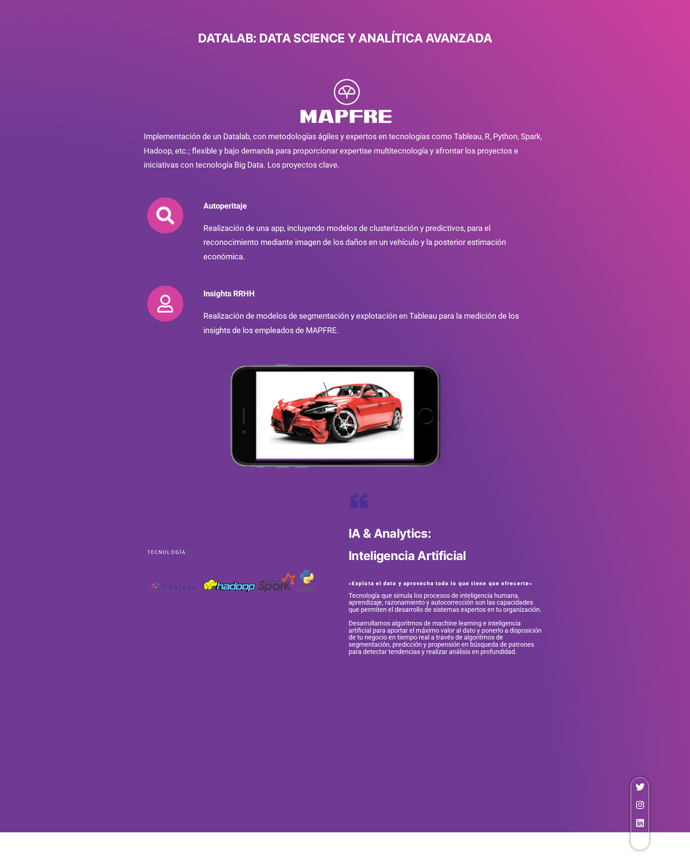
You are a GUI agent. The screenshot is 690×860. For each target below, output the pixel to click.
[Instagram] (640, 805)
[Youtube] (640, 841)
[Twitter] (640, 787)
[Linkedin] (640, 823)
